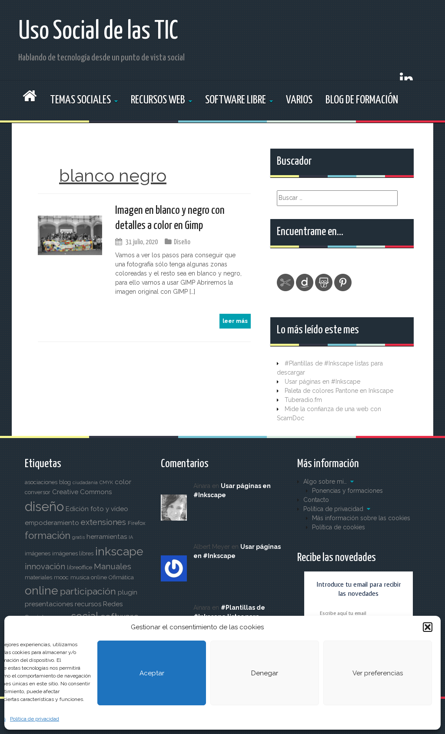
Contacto (316, 499)
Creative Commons (82, 492)
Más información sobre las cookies (361, 518)
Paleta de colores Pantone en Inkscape (339, 390)
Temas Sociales (80, 100)
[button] (427, 627)
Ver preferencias (377, 673)
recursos (88, 604)
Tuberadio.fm (303, 399)
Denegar (264, 673)
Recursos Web (158, 100)
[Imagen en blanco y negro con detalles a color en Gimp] (70, 234)
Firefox (137, 523)
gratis (78, 537)
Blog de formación (361, 100)
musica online (88, 577)
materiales (38, 577)
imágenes (37, 553)
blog (65, 482)
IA (131, 537)
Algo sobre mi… (325, 481)
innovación (45, 566)
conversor (37, 492)
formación (47, 535)
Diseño (182, 242)
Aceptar (151, 673)
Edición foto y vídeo (97, 509)
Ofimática (121, 577)
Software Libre (235, 100)
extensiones (103, 522)
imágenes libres (72, 553)
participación (88, 591)
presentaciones (49, 604)
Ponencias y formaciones (347, 490)
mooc (61, 577)
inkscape (119, 551)
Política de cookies (338, 527)
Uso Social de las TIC (98, 32)
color (123, 482)
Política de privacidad (34, 719)
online (41, 590)
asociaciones (41, 482)
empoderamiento (52, 523)
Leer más (235, 321)
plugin (127, 592)
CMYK (106, 482)
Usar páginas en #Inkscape (322, 381)
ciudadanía (85, 482)
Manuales (112, 566)
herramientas (106, 537)
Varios (299, 100)
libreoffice (79, 567)
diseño (44, 506)
